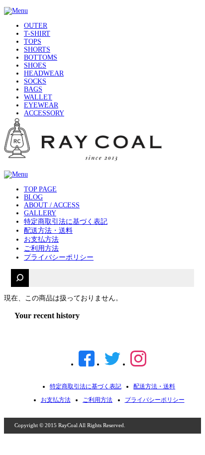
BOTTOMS (40, 57)
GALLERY (40, 213)
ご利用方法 (41, 248)
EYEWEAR (41, 105)
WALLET (38, 97)
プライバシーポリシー (59, 257)
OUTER (35, 25)
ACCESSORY (44, 113)
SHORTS (37, 49)
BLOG (33, 197)
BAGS (33, 89)
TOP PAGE (40, 189)
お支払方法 (41, 239)
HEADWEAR (44, 73)
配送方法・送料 (48, 230)
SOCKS (35, 81)
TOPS (32, 41)
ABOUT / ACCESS (52, 205)
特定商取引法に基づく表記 (65, 221)
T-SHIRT (37, 33)
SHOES (35, 65)
